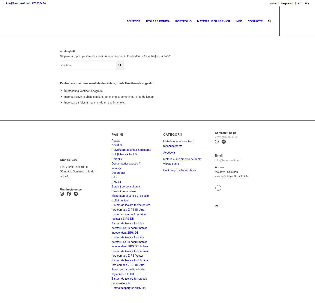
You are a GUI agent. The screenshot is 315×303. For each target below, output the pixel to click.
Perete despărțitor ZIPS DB (129, 288)
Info (114, 177)
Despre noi (287, 3)
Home (273, 3)
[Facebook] (69, 194)
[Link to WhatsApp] (305, 21)
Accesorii (169, 152)
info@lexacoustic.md (18, 3)
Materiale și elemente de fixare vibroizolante (182, 161)
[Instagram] (62, 194)
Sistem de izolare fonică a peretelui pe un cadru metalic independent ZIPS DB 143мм (130, 241)
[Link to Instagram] (293, 21)
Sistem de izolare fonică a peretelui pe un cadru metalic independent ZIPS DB (129, 227)
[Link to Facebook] (299, 21)
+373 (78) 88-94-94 (226, 137)
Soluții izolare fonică (124, 154)
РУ (299, 3)
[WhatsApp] (217, 142)
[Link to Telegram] (286, 21)
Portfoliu (117, 159)
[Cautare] (270, 21)
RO (307, 3)
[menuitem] (273, 3)
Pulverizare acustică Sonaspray (131, 150)
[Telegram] (76, 194)
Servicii (116, 182)
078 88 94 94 (39, 3)
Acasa (116, 140)
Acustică (117, 145)
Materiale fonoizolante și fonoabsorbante (178, 143)
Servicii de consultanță (126, 186)
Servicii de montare (124, 191)
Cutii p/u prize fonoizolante (179, 170)
